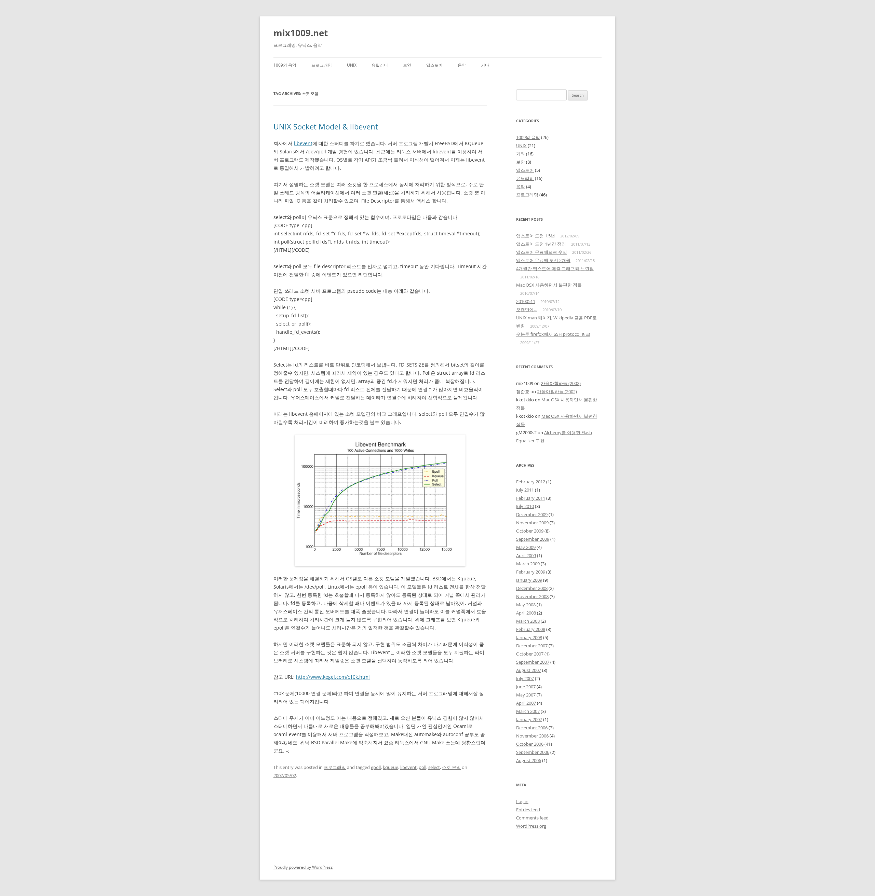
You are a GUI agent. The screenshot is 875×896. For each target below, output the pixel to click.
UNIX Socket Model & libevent (325, 126)
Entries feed (528, 810)
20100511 (525, 301)
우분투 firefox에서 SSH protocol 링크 (553, 334)
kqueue (390, 767)
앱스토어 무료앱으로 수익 (541, 252)
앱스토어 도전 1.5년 (535, 236)
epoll (376, 767)
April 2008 (526, 613)
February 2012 (530, 482)
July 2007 (525, 678)
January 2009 (529, 580)
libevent (303, 143)
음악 (462, 65)
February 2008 (530, 629)
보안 (407, 65)
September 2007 (532, 662)
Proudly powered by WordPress (303, 867)
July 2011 (525, 490)
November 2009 (532, 523)
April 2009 (526, 555)
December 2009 (532, 514)
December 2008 (532, 588)
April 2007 (526, 703)
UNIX (351, 65)
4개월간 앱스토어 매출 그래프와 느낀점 (555, 268)
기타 (485, 65)
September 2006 (532, 752)
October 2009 (529, 531)
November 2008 (532, 596)
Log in (522, 801)
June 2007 (526, 687)
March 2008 (528, 621)
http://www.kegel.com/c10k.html (333, 677)
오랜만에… (526, 309)
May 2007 (526, 695)
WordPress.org (531, 826)
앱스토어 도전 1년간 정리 (541, 244)
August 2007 (528, 670)
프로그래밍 (321, 65)
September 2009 (532, 539)
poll (422, 767)
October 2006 (529, 744)
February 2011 (530, 498)
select (434, 767)
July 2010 (525, 506)
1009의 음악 (284, 65)
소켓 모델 (451, 767)
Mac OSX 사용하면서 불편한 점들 (549, 285)
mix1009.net (300, 33)
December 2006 (532, 728)
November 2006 (532, 736)
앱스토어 (434, 65)
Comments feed (532, 818)
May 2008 (526, 605)
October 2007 (529, 654)
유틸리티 (380, 65)
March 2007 (528, 711)
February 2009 (530, 572)
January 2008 (529, 637)
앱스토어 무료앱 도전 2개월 (543, 260)
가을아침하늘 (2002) (561, 383)
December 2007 (532, 646)
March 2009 (528, 564)
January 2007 (529, 719)
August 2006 (528, 760)
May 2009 (526, 547)
